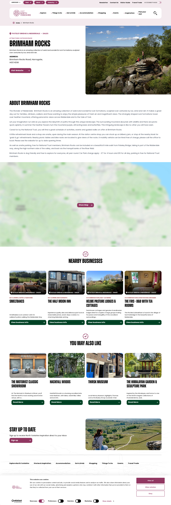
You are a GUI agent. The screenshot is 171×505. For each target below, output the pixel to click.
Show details (107, 501)
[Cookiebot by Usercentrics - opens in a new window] (16, 501)
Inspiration (129, 13)
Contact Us (114, 2)
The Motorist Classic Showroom (24, 384)
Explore (43, 13)
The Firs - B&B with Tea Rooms (138, 303)
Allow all (151, 480)
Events (116, 13)
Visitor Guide (125, 2)
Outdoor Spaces (26, 38)
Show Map (83, 205)
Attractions (14, 38)
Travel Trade (137, 2)
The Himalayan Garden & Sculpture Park (142, 384)
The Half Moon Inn (59, 301)
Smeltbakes (17, 301)
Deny (150, 493)
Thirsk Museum (98, 382)
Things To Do (107, 463)
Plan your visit (142, 13)
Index (18, 23)
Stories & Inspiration (42, 463)
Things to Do (57, 13)
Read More (18, 402)
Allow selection (150, 487)
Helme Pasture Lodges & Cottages (101, 303)
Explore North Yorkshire (19, 463)
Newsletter (103, 2)
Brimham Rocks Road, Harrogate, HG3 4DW (26, 61)
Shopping (102, 13)
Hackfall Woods (60, 382)
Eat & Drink (71, 13)
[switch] (61, 501)
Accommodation (86, 13)
